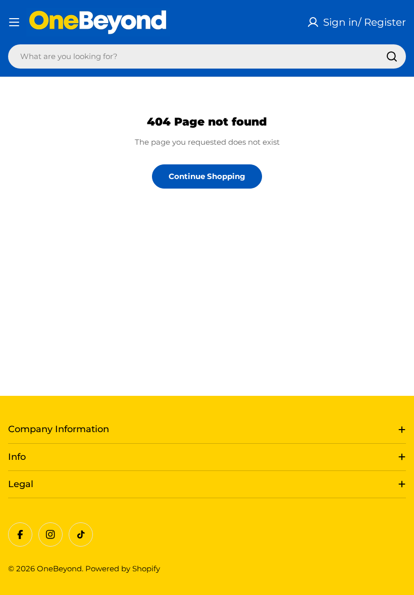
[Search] (392, 56)
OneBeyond (59, 568)
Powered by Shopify (122, 568)
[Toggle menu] (14, 22)
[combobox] (207, 56)
